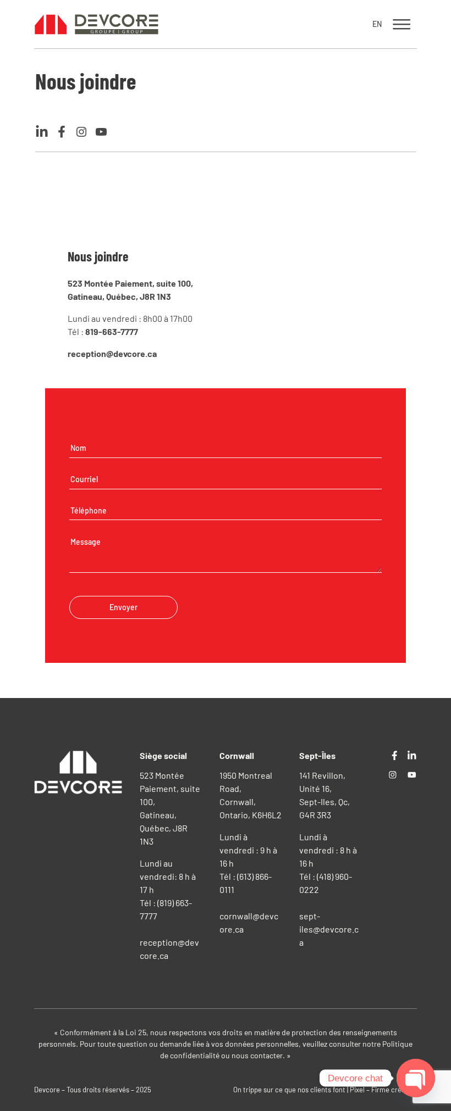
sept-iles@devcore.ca (329, 929)
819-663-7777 (111, 331)
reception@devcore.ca (112, 353)
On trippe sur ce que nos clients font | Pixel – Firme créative (325, 1089)
